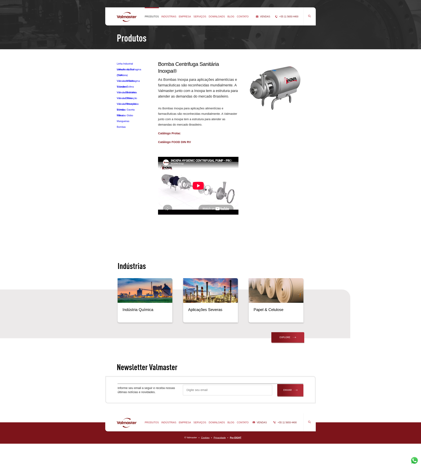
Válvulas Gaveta (126, 109)
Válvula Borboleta (126, 92)
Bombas (121, 126)
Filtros (120, 115)
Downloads (217, 16)
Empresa (185, 16)
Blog (230, 16)
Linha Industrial (125, 63)
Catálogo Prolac (169, 133)
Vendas (265, 16)
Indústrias (168, 16)
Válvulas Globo (125, 115)
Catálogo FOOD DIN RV (174, 142)
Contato (243, 16)
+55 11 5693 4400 (288, 16)
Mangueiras (123, 121)
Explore (285, 337)
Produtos (152, 16)
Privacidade (220, 437)
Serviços (199, 16)
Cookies (205, 437)
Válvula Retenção (126, 103)
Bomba (120, 109)
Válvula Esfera (124, 98)
